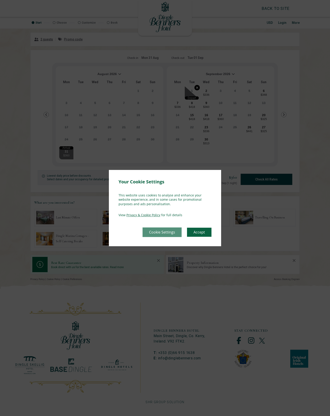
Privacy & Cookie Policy (143, 215)
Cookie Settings (162, 232)
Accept (199, 232)
